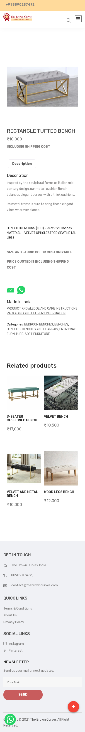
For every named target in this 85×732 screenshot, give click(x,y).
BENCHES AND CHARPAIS (40, 329)
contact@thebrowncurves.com (34, 585)
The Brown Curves (43, 720)
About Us (10, 615)
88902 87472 (21, 575)
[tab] (22, 164)
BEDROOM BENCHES (38, 324)
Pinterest (15, 651)
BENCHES (61, 324)
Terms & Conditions (17, 608)
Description (22, 164)
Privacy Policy (13, 622)
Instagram (15, 644)
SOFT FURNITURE (37, 334)
